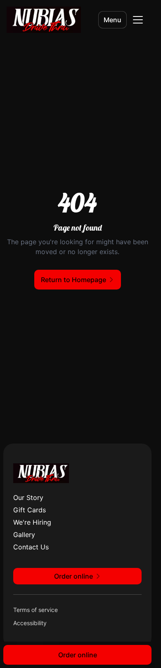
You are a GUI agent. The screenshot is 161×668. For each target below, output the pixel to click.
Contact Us (31, 547)
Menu (112, 20)
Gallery (24, 534)
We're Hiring (32, 522)
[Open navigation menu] (138, 20)
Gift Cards (29, 510)
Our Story (28, 497)
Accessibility (30, 622)
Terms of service (35, 609)
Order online (77, 655)
